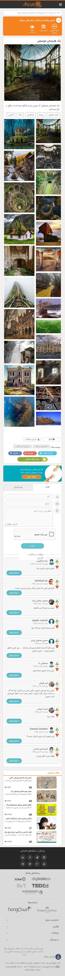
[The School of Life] (21, 885)
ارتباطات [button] (55, 933)
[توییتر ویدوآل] (30, 864)
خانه (58, 13)
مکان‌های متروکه (41, 446)
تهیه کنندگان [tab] (18, 487)
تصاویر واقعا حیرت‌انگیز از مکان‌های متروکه (31, 13)
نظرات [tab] (47, 487)
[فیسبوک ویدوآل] (30, 858)
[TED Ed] (40, 885)
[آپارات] (20, 879)
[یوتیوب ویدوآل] (44, 864)
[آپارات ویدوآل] (22, 864)
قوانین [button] (56, 926)
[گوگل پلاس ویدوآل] (37, 864)
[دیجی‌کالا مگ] (41, 879)
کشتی (10, 115)
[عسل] (19, 909)
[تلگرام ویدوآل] (37, 858)
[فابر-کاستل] (47, 909)
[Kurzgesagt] (32, 892)
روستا (41, 115)
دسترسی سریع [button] (52, 920)
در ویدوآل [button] (54, 940)
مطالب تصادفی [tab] (53, 773)
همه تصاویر (53, 115)
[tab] (32, 920)
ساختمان (30, 115)
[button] (14, 573)
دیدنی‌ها (51, 13)
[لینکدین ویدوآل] (22, 858)
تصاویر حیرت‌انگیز (22, 446)
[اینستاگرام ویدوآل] (44, 858)
